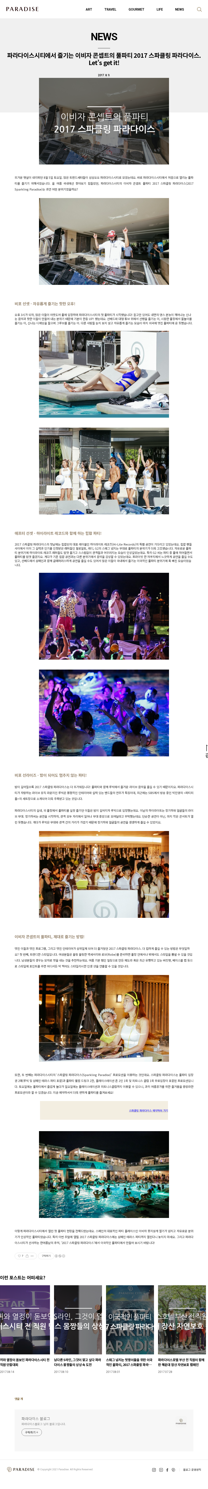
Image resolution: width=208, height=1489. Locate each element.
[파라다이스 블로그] (22, 9)
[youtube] (161, 1470)
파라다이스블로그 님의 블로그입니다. (44, 1424)
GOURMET (136, 9)
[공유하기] (27, 1256)
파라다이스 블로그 (36, 1418)
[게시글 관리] (32, 1256)
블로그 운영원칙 (192, 1470)
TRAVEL (110, 9)
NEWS (179, 9)
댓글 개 (19, 1399)
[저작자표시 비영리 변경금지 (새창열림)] (59, 1256)
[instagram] (154, 1470)
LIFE (160, 9)
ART (89, 9)
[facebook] (167, 1470)
